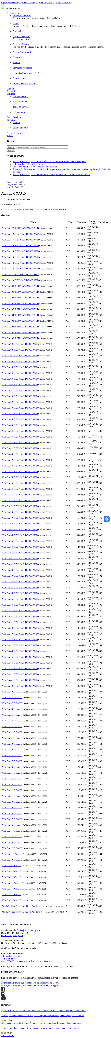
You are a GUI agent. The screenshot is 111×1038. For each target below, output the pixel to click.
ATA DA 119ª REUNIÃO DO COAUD (20, 234)
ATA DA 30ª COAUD (12, 744)
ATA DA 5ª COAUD (11, 888)
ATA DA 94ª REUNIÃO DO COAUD (20, 373)
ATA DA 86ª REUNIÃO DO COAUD (20, 419)
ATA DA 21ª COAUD (12, 796)
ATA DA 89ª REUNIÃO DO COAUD (20, 402)
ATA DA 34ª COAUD (12, 720)
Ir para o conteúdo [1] (11, 2)
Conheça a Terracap (22, 15)
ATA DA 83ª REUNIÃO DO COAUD (20, 436)
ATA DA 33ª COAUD (12, 726)
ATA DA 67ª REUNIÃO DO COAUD (20, 529)
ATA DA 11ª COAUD (12, 854)
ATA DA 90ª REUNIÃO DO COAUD (20, 396)
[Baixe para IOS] (29, 985)
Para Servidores (20, 78)
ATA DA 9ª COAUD (11, 865)
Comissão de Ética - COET (25, 83)
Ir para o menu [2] (30, 2)
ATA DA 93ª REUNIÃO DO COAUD (20, 379)
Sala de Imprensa (20, 127)
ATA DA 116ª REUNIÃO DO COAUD (20, 245)
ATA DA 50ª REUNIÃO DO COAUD (20, 628)
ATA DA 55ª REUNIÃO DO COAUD (20, 599)
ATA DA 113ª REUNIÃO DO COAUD (20, 263)
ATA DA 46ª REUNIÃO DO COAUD (20, 651)
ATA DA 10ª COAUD (12, 860)
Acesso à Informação (22, 52)
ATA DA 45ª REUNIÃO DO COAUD (20, 657)
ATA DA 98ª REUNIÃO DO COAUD (20, 350)
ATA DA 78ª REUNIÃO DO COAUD (20, 465)
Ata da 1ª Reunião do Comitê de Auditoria (21, 912)
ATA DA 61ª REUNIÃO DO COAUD (20, 564)
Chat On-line (7, 919)
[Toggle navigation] (18, 8)
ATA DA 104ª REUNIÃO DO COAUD (20, 315)
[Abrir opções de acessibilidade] (2, 5)
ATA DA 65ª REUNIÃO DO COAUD (20, 541)
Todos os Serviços (21, 107)
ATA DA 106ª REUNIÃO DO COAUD (20, 303)
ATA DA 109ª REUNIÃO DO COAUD (20, 286)
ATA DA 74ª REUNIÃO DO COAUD (20, 489)
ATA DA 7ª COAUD (11, 877)
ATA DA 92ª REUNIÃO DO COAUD (20, 384)
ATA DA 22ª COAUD (12, 790)
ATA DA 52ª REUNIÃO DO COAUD (20, 616)
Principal (17, 31)
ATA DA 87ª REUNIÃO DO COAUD (20, 413)
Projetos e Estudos (21, 44)
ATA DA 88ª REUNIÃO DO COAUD (20, 408)
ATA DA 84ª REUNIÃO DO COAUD (20, 431)
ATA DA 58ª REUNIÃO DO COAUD (20, 581)
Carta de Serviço (20, 96)
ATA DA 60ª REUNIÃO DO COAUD (20, 570)
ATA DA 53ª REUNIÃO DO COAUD (20, 610)
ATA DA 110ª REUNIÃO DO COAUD (20, 280)
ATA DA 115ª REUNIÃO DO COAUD (20, 251)
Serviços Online (20, 101)
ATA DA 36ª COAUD (12, 709)
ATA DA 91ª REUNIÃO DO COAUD (20, 390)
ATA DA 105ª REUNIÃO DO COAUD (20, 309)
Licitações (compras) (22, 67)
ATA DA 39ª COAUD (12, 691)
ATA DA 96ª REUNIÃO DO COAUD (20, 361)
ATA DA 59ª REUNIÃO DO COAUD (20, 576)
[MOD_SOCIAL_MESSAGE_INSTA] (3, 995)
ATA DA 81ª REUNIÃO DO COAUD (20, 448)
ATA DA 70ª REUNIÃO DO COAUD (20, 512)
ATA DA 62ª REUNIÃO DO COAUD (20, 558)
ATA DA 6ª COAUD (11, 883)
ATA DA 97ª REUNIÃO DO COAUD (20, 355)
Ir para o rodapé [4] (64, 2)
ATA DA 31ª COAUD (12, 738)
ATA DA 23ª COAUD (12, 784)
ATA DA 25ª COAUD (12, 773)
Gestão (16, 23)
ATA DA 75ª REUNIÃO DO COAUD (20, 483)
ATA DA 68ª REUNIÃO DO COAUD (20, 523)
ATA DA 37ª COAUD (12, 703)
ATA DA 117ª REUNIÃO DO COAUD (20, 239)
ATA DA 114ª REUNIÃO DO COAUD (20, 257)
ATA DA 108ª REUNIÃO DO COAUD (20, 292)
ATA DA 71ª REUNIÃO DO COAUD (20, 506)
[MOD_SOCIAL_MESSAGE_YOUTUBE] (3, 999)
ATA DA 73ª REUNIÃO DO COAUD (20, 494)
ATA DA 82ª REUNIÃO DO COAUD (20, 442)
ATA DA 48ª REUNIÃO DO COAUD (20, 639)
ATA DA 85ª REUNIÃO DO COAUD (20, 425)
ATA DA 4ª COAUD (11, 894)
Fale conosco (19, 112)
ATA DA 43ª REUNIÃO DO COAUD (20, 668)
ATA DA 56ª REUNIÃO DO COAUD (20, 593)
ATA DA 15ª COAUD (12, 831)
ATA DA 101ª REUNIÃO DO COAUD (20, 332)
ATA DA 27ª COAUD (12, 761)
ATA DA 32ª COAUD (12, 732)
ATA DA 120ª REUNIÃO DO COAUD (20, 228)
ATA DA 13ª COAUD (12, 842)
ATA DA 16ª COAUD (12, 825)
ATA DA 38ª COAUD (12, 697)
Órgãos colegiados (21, 36)
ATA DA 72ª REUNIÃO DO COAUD (20, 500)
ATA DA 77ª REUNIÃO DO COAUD (20, 471)
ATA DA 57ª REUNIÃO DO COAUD (20, 587)
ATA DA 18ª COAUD (12, 813)
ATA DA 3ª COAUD (11, 900)
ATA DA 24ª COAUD (12, 778)
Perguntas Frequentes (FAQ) (26, 73)
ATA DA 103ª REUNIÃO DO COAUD (20, 321)
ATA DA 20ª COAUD (12, 802)
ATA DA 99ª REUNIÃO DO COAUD (20, 344)
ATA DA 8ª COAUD (11, 871)
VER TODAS (7, 1035)
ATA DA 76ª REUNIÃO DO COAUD (20, 477)
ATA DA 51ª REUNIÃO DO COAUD (20, 622)
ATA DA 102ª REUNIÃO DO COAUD (20, 326)
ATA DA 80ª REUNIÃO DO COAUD (20, 454)
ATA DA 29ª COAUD (12, 749)
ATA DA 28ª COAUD (12, 755)
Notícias (16, 62)
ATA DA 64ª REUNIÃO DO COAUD (20, 547)
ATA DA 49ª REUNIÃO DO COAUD (20, 634)
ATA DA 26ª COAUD (12, 767)
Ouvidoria (17, 57)
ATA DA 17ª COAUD (12, 819)
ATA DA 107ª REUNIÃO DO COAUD (20, 297)
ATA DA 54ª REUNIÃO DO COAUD (20, 605)
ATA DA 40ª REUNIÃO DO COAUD (20, 686)
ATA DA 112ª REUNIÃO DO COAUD (20, 268)
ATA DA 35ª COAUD (12, 715)
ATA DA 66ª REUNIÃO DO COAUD (20, 535)
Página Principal (14, 182)
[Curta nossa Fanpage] (3, 990)
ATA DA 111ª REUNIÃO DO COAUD (20, 274)
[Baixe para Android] (30, 983)
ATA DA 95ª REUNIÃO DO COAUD (20, 367)
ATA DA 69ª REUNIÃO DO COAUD (20, 518)
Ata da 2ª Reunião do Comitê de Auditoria (21, 906)
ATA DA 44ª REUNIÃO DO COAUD (20, 662)
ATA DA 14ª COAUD (12, 836)
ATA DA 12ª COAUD (12, 848)
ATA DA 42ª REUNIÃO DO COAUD (20, 674)
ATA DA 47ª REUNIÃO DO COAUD (20, 645)
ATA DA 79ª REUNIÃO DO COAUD (20, 460)
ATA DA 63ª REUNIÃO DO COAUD (20, 552)
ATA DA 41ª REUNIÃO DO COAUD (20, 680)
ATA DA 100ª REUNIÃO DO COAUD (20, 338)
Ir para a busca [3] (47, 2)
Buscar (11, 150)
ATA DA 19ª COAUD (12, 807)
